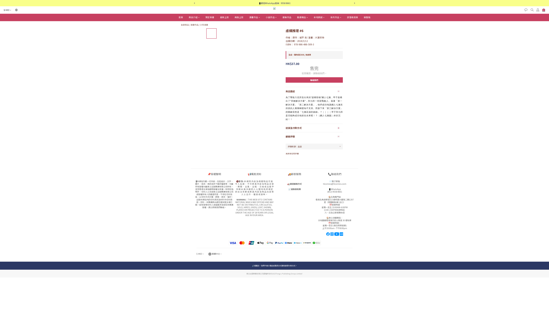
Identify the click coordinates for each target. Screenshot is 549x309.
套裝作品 (287, 17)
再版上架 (239, 17)
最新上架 (224, 17)
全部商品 (185, 24)
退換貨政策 (296, 189)
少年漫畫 (204, 24)
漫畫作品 (253, 17)
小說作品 (270, 17)
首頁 (181, 17)
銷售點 (367, 17)
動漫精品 (301, 17)
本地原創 (318, 17)
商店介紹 (193, 17)
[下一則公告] (354, 3)
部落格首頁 (352, 17)
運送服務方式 (296, 183)
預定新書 (209, 17)
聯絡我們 (314, 80)
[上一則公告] (194, 3)
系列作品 (334, 17)
